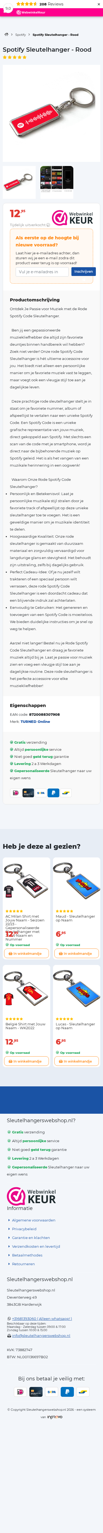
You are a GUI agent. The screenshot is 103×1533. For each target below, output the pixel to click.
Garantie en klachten (30, 1237)
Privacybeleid (24, 1229)
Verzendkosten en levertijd (35, 1246)
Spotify (20, 35)
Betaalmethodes (26, 1255)
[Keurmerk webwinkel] (31, 1196)
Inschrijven (83, 271)
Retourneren (23, 1264)
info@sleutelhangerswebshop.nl (41, 1335)
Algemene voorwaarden (33, 1220)
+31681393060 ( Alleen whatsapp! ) (42, 1318)
